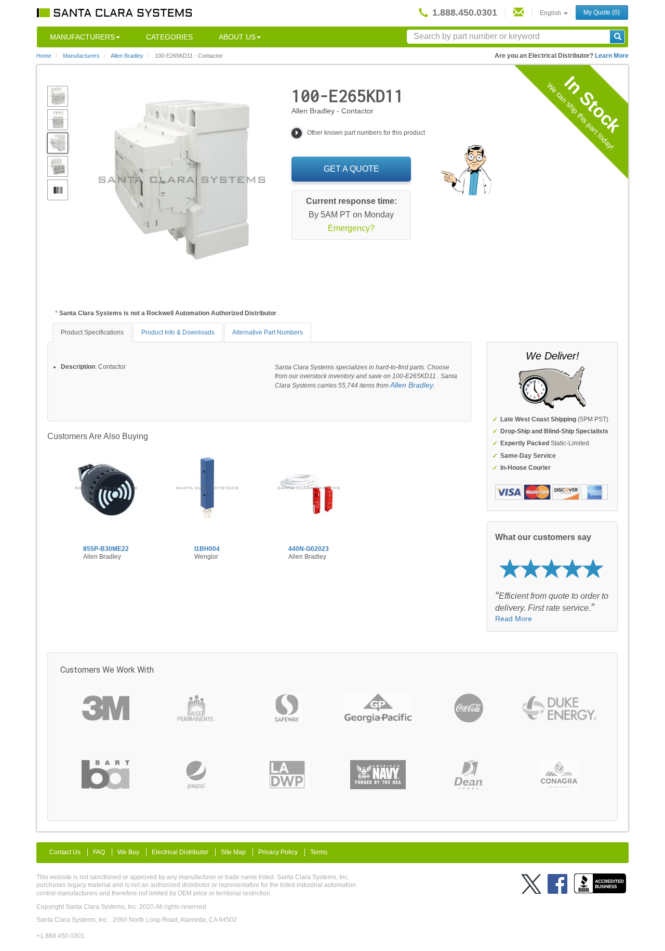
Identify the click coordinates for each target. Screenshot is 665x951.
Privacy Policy (278, 852)
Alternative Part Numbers (267, 332)
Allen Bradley (411, 385)
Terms (318, 852)
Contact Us (65, 852)
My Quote (601, 12)
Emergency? (351, 228)
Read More (513, 618)
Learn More (612, 55)
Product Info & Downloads (178, 332)
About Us (237, 37)
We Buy (128, 852)
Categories (169, 37)
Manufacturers (82, 37)
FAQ (99, 852)
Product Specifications (92, 332)
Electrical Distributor (180, 852)
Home (43, 56)
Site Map (233, 852)
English (551, 13)
